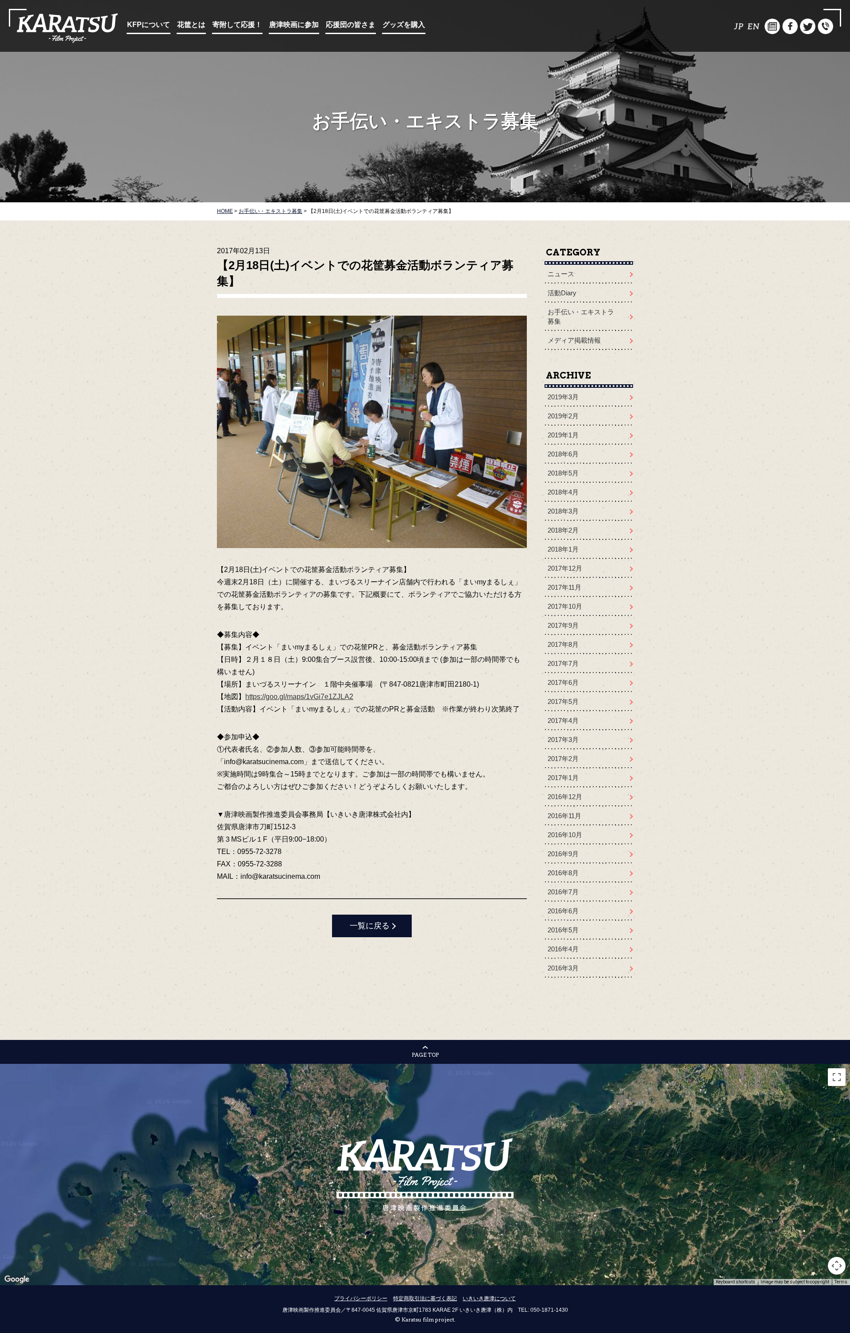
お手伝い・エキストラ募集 (581, 316)
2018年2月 (563, 530)
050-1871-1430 (549, 1310)
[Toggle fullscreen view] (837, 1077)
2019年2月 (563, 416)
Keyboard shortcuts (735, 1281)
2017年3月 (563, 739)
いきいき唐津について (489, 1298)
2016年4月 (563, 949)
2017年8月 (563, 644)
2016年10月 (565, 834)
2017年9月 (563, 625)
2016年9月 (563, 854)
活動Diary (562, 293)
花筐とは (191, 24)
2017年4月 (563, 720)
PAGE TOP (425, 1054)
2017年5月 (563, 701)
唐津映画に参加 (294, 24)
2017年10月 (565, 606)
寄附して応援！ (237, 24)
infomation (825, 26)
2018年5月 (563, 473)
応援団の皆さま (350, 24)
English (754, 26)
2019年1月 (563, 435)
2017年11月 (564, 587)
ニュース (561, 274)
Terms (841, 1281)
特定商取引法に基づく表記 (425, 1298)
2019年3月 (563, 397)
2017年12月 (565, 568)
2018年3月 (563, 511)
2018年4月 (563, 492)
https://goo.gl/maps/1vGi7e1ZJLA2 (299, 696)
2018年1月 (563, 549)
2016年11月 (564, 815)
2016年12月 (565, 796)
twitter (807, 26)
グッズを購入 (403, 24)
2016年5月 (563, 930)
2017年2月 (563, 758)
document (772, 26)
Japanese (737, 26)
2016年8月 (563, 873)
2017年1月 (563, 777)
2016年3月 (563, 968)
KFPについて (148, 24)
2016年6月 (563, 911)
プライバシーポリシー (360, 1298)
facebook (790, 26)
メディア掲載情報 (574, 340)
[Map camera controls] (837, 1266)
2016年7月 (563, 892)
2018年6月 (563, 454)
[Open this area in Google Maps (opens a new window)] (16, 1279)
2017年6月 (563, 682)
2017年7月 (563, 663)
